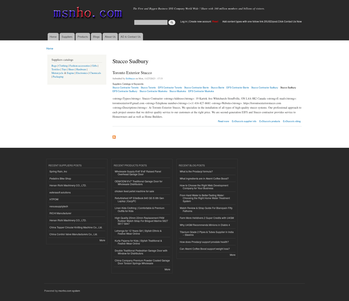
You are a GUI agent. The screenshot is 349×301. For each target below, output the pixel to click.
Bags (54, 65)
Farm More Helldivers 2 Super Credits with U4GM (207, 217)
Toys (64, 69)
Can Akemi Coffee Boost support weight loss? (205, 248)
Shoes (71, 69)
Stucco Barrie (217, 87)
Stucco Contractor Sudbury (264, 87)
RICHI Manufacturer (60, 213)
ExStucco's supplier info (244, 121)
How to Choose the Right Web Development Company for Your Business (204, 187)
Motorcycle (57, 73)
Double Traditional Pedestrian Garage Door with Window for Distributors (141, 252)
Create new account (200, 21)
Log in (183, 21)
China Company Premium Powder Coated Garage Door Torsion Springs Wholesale (142, 262)
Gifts (94, 65)
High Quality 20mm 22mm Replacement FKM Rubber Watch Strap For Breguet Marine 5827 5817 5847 (141, 220)
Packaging (58, 76)
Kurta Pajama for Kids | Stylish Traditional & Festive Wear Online (138, 242)
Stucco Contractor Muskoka (153, 91)
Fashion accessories (79, 65)
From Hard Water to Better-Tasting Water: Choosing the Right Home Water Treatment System (205, 198)
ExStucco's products (269, 121)
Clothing (63, 65)
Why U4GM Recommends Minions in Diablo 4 (205, 225)
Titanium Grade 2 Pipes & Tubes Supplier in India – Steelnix (207, 233)
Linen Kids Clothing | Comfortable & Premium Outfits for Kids (139, 209)
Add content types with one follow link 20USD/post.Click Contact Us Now (262, 21)
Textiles (56, 69)
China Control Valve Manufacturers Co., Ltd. (73, 234)
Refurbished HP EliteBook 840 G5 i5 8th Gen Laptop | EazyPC (139, 199)
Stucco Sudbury (288, 87)
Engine (70, 73)
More (102, 240)
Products (83, 37)
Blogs (96, 37)
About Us (110, 37)
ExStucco (130, 78)
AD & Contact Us (131, 37)
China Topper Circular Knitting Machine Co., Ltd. (75, 227)
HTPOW (53, 199)
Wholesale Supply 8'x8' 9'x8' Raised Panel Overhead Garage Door (138, 173)
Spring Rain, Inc (58, 171)
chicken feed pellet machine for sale (134, 191)
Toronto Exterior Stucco (132, 72)
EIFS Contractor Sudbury (124, 91)
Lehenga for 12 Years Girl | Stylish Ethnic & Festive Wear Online (138, 232)
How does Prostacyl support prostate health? (204, 241)
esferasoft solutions (60, 192)
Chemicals (95, 73)
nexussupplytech (58, 206)
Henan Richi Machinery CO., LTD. (67, 185)
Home (53, 37)
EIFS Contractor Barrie (237, 87)
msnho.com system (69, 290)
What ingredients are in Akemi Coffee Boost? (204, 178)
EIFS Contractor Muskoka (201, 91)
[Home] (87, 13)
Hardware (81, 69)
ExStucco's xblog (292, 121)
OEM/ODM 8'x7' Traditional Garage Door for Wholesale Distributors (138, 182)
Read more (223, 121)
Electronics (82, 73)
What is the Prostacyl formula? (196, 171)
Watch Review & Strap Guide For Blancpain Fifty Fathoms (206, 209)
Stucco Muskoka (177, 91)
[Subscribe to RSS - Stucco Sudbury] (114, 136)
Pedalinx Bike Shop (60, 178)
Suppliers (67, 37)
